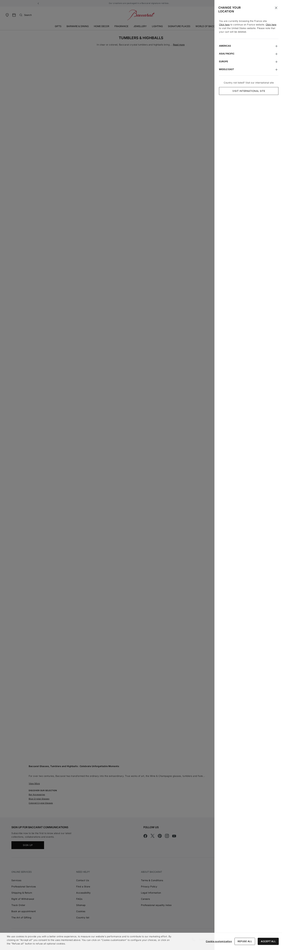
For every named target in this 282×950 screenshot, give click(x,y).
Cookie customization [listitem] (219, 941)
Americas (225, 45)
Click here (224, 24)
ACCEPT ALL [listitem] (268, 941)
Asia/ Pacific (226, 53)
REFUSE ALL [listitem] (245, 941)
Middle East (226, 69)
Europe (223, 61)
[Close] (276, 8)
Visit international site (248, 91)
